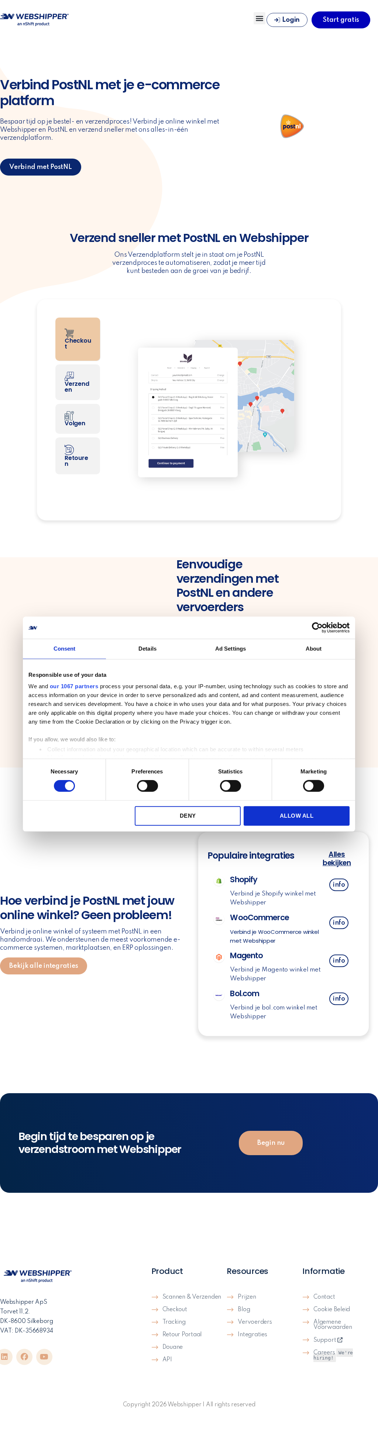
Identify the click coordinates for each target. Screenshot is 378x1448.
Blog (244, 1310)
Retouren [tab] (76, 461)
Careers (333, 1355)
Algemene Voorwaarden (332, 1324)
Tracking (174, 1322)
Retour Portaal (182, 1335)
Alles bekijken (337, 858)
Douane (172, 1347)
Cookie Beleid (331, 1310)
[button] (260, 18)
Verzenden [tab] (77, 387)
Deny (188, 816)
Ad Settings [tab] (230, 648)
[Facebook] (24, 1357)
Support (325, 1340)
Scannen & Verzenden (191, 1297)
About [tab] (314, 648)
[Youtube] (44, 1357)
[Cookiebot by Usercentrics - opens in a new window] (317, 627)
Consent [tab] (65, 648)
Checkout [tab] (78, 343)
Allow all (297, 816)
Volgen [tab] (75, 423)
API (167, 1360)
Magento (246, 955)
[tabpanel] (215, 410)
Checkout (174, 1310)
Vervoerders (255, 1322)
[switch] (147, 787)
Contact (324, 1297)
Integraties (252, 1335)
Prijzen (247, 1297)
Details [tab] (147, 648)
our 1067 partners (74, 686)
